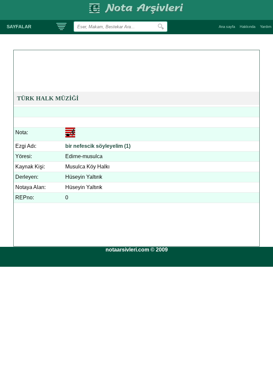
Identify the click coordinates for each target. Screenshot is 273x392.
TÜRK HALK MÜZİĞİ (48, 98)
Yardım (265, 27)
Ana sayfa (227, 27)
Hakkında (247, 27)
